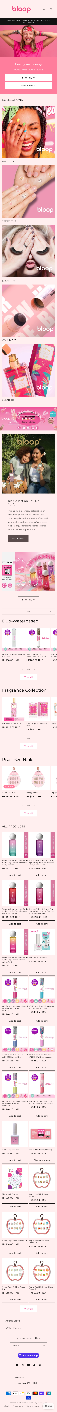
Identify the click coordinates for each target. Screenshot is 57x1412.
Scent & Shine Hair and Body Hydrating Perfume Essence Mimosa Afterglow (42, 911)
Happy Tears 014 (33, 793)
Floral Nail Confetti (10, 1194)
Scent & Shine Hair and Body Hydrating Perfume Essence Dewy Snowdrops (42, 862)
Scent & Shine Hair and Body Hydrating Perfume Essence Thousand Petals (15, 911)
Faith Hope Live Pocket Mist (37, 724)
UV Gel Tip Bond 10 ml (12, 1150)
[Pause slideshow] (52, 611)
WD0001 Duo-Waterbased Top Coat (14, 655)
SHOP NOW (28, 77)
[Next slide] (35, 611)
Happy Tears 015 (9, 793)
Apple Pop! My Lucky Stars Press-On (41, 1288)
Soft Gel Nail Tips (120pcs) (40, 1150)
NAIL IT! (7, 161)
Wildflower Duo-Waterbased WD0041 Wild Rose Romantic (15, 1008)
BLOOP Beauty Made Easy (27, 1403)
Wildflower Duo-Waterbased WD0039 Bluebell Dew (15, 1056)
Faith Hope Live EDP (11, 723)
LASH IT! (7, 280)
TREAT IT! (7, 221)
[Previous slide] (22, 611)
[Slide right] (35, 669)
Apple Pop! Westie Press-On (15, 1241)
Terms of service (33, 1406)
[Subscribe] (44, 1345)
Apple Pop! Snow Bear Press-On (39, 1242)
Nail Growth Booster (38, 958)
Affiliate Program (13, 1328)
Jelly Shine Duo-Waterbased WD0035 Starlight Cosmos (41, 1102)
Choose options (42, 1160)
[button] (5, 9)
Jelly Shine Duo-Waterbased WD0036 (36, 655)
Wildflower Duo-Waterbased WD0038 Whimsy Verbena (42, 1056)
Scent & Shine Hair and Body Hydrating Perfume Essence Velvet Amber (15, 960)
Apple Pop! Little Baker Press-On (39, 1195)
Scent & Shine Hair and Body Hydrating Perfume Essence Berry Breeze (15, 862)
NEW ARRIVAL (28, 85)
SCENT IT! (8, 399)
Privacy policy (18, 1406)
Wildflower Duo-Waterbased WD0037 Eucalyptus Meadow (15, 1103)
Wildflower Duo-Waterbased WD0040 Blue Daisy (42, 1007)
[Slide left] (22, 669)
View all (28, 677)
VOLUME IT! (9, 340)
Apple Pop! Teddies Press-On (14, 1288)
